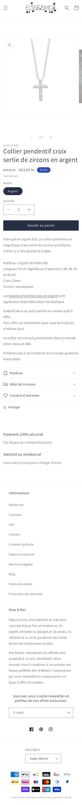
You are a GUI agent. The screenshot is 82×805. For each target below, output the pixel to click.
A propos (15, 515)
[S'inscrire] (68, 713)
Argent (13, 191)
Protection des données (26, 594)
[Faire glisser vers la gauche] (31, 137)
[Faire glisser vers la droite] (51, 137)
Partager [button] (14, 407)
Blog (12, 574)
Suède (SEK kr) (39, 758)
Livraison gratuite (21, 544)
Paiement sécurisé (21, 554)
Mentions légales (21, 564)
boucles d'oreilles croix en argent (33, 296)
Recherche (16, 505)
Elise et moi (23, 797)
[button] (5, 8)
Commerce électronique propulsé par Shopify (50, 797)
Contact (14, 534)
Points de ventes (20, 584)
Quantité (8, 201)
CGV (11, 524)
